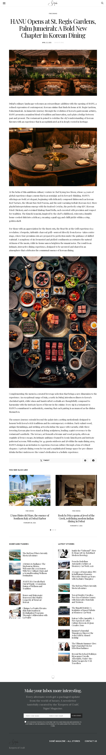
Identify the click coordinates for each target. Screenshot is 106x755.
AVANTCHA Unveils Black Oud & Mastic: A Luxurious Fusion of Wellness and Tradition (34, 585)
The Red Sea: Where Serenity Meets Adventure (35, 554)
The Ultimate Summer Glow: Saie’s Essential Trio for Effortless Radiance (84, 645)
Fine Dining (53, 13)
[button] (50, 530)
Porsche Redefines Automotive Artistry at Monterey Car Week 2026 (83, 563)
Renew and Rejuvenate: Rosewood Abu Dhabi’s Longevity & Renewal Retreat (33, 599)
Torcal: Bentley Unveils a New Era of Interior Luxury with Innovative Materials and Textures (84, 598)
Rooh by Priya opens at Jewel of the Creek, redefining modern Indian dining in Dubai (76, 518)
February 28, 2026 (30, 523)
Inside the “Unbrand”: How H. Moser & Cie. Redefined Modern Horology (84, 553)
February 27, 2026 (76, 526)
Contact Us (91, 741)
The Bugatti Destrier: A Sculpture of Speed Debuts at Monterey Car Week (83, 610)
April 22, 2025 (47, 42)
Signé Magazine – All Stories (64, 741)
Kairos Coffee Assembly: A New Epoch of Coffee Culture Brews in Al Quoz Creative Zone (83, 622)
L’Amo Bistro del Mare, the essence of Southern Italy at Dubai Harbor (29, 517)
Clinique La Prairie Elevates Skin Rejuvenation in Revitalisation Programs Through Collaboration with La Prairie (35, 613)
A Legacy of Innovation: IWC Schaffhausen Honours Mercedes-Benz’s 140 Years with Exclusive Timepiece (84, 575)
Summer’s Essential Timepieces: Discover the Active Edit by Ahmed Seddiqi (82, 634)
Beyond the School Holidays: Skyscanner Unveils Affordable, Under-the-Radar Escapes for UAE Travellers (84, 659)
